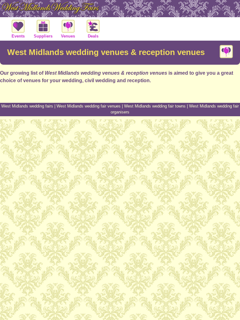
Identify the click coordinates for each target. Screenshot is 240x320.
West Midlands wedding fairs (27, 106)
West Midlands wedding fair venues (89, 106)
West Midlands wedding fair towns (155, 106)
